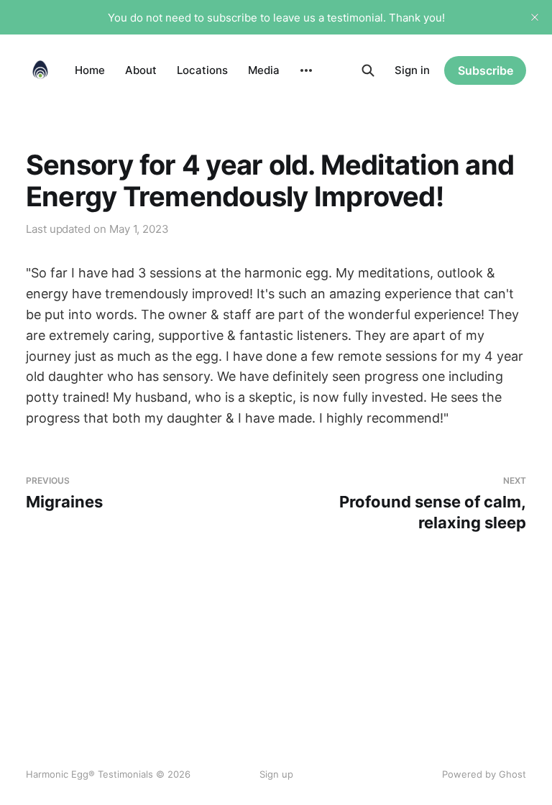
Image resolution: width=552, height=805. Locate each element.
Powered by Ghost (484, 774)
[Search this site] (368, 70)
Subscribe (485, 70)
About (141, 70)
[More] (306, 70)
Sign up (276, 774)
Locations (202, 70)
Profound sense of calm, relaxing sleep (432, 503)
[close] (534, 17)
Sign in (412, 70)
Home (90, 70)
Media (264, 70)
